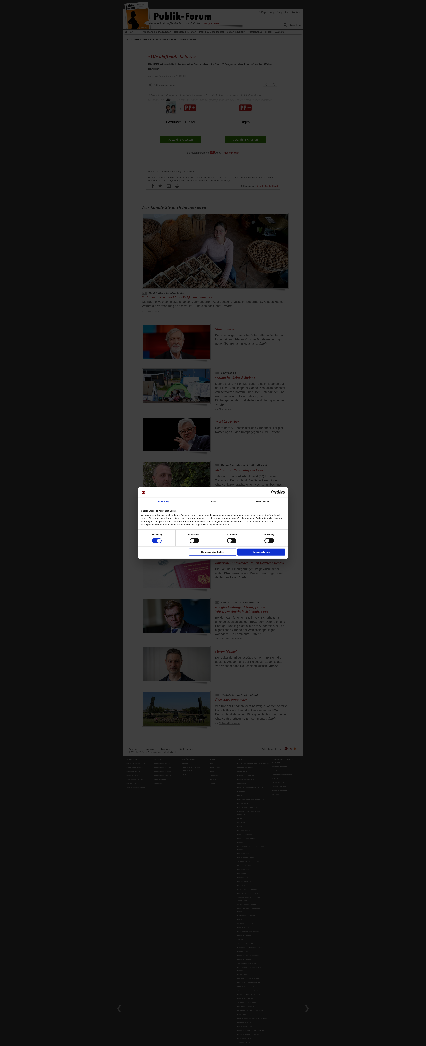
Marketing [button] (269, 534)
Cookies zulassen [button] (261, 552)
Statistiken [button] (231, 534)
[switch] (194, 540)
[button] (157, 535)
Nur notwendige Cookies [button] (212, 552)
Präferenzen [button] (194, 534)
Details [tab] (213, 502)
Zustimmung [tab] (163, 502)
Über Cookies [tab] (262, 502)
